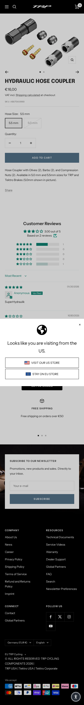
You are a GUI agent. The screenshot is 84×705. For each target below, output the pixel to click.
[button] (76, 697)
